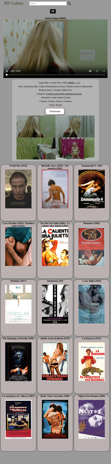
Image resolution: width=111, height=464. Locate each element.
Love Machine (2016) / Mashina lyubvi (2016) (18, 224)
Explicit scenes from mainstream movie (64, 94)
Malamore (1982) (91, 223)
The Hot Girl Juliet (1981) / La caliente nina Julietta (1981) (55, 224)
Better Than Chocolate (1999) (55, 396)
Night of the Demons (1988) (91, 396)
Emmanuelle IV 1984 (91, 166)
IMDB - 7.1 (73, 82)
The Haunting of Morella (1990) (18, 338)
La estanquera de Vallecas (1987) (18, 396)
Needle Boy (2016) (18, 166)
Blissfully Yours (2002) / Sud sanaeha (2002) (55, 167)
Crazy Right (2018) (91, 281)
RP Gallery (14, 3)
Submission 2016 (55, 281)
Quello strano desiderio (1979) (55, 338)
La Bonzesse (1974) (91, 338)
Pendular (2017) (18, 281)
